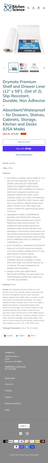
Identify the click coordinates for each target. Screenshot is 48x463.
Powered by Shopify (31, 455)
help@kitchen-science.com (15, 366)
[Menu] (43, 7)
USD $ (23, 426)
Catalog (8, 390)
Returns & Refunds (13, 403)
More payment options (24, 154)
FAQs (7, 410)
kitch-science (19, 455)
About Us (9, 384)
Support (8, 397)
